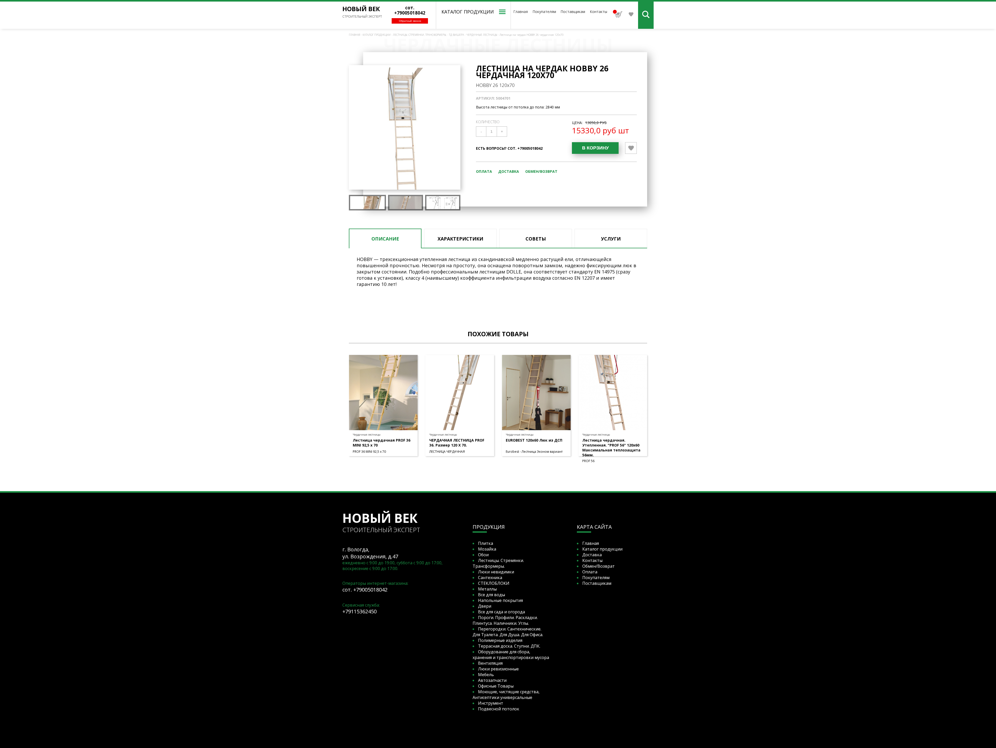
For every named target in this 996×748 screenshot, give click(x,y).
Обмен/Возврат (598, 566)
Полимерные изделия (500, 640)
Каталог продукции (377, 35)
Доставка (508, 171)
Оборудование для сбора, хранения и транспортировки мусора (511, 654)
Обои (483, 555)
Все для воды (491, 595)
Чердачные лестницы (481, 35)
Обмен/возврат (541, 171)
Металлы (487, 589)
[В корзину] (595, 148)
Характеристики (460, 239)
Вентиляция (490, 663)
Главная (520, 11)
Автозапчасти (492, 680)
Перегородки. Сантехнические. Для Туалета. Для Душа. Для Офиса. (508, 631)
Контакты (598, 11)
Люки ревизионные (498, 669)
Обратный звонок (410, 20)
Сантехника (490, 577)
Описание (385, 239)
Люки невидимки (496, 572)
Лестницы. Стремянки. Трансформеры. (420, 35)
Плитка (485, 543)
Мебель (486, 674)
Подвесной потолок (498, 709)
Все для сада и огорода (501, 612)
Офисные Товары (496, 686)
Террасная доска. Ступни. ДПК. (509, 646)
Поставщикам (573, 11)
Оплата (484, 171)
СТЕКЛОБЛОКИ (493, 583)
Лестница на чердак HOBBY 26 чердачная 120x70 (532, 35)
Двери (484, 606)
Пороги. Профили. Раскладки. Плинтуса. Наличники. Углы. (505, 620)
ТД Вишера (456, 35)
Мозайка (487, 549)
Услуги (611, 239)
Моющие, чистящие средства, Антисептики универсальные (506, 694)
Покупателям (544, 11)
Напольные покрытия (500, 600)
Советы (535, 239)
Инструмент (490, 703)
